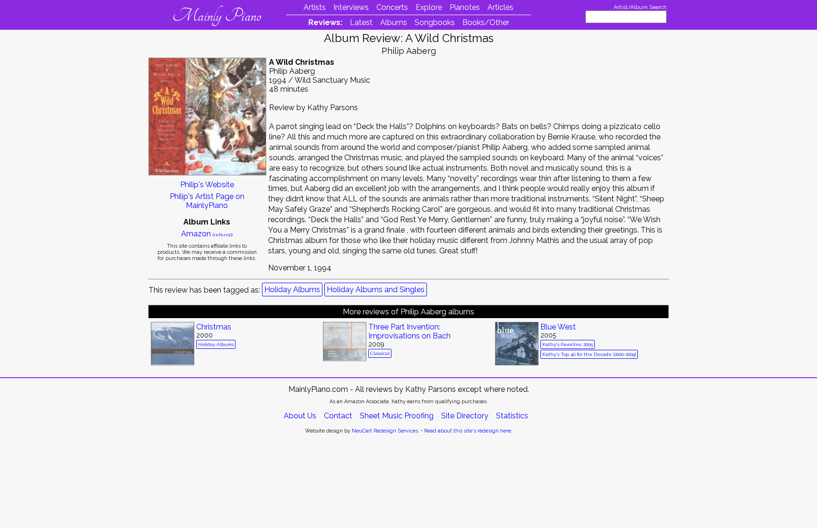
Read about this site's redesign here (467, 431)
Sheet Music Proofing (397, 415)
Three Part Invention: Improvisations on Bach (409, 331)
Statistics (512, 415)
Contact (338, 415)
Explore (429, 7)
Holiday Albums (292, 289)
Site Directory (464, 415)
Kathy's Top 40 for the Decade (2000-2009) (589, 354)
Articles (500, 7)
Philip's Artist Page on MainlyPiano (207, 201)
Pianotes (465, 7)
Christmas (213, 326)
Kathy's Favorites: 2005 (567, 344)
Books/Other (485, 22)
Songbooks (435, 22)
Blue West (558, 326)
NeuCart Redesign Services (385, 431)
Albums (393, 22)
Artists (315, 7)
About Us (300, 415)
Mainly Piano (216, 15)
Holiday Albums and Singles (376, 289)
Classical (380, 353)
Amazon (207, 233)
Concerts (392, 7)
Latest (361, 22)
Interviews (351, 7)
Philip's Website (207, 184)
